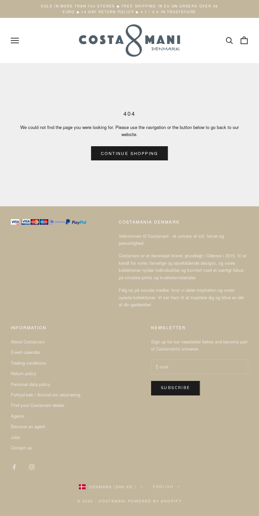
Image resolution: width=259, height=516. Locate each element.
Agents (18, 416)
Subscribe (175, 387)
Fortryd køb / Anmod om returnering (45, 394)
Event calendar (25, 352)
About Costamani (28, 341)
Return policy (23, 373)
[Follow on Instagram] (31, 467)
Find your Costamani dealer (37, 405)
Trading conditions (28, 363)
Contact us (21, 447)
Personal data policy (31, 384)
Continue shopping (129, 153)
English (163, 486)
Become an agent (28, 426)
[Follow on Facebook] (14, 467)
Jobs (15, 437)
